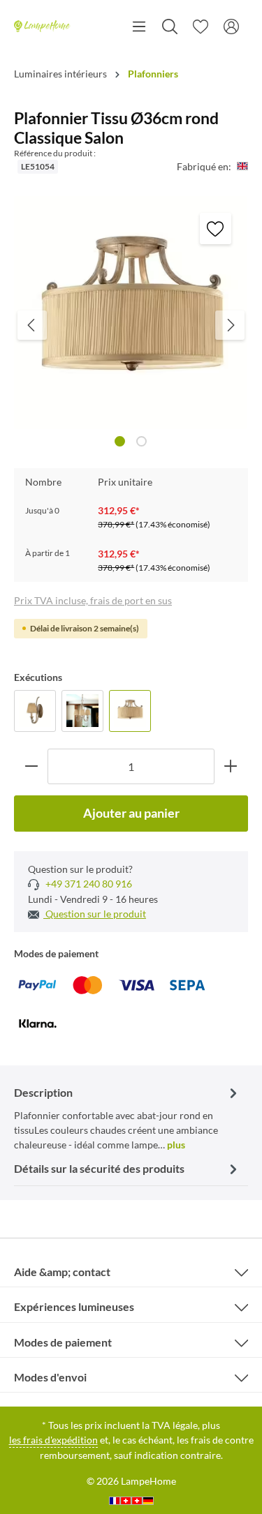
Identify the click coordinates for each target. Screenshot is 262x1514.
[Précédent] (32, 325)
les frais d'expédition (53, 1440)
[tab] (127, 1117)
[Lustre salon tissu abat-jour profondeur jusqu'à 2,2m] (82, 711)
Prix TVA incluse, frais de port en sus (93, 600)
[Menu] (139, 26)
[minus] (31, 766)
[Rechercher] (170, 26)
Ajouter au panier (131, 812)
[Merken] (215, 228)
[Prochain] (230, 325)
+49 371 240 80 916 (87, 884)
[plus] (231, 766)
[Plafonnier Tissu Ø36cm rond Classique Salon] (130, 711)
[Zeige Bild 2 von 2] (141, 441)
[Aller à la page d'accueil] (42, 26)
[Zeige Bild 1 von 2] (120, 441)
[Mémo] (200, 26)
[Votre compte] (231, 26)
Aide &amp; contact (62, 1271)
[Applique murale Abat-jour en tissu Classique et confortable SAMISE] (35, 711)
